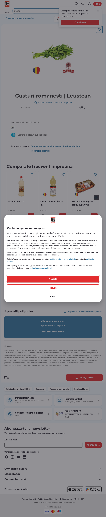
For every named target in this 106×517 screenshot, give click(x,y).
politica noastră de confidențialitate (63, 259)
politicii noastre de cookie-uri (41, 268)
